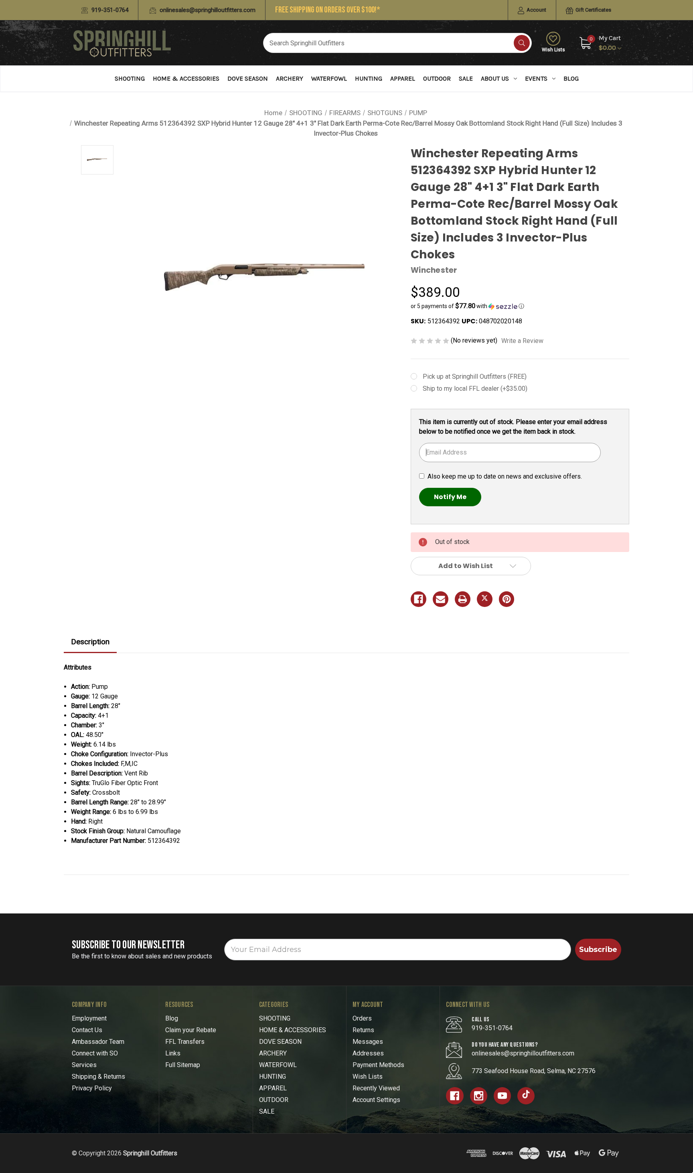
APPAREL (402, 78)
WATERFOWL (329, 78)
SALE (466, 78)
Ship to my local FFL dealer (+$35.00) (475, 388)
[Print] (462, 599)
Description (90, 641)
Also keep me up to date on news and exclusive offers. (505, 476)
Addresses (368, 1053)
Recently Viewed (376, 1088)
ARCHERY (289, 78)
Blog (571, 78)
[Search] (522, 43)
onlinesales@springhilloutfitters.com (206, 10)
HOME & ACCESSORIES (186, 78)
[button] (520, 306)
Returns (363, 1030)
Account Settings (376, 1100)
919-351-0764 (109, 10)
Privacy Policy (92, 1088)
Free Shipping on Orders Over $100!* (327, 10)
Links (172, 1053)
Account (535, 10)
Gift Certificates (592, 10)
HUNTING (368, 78)
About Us (495, 78)
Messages (368, 1041)
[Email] (440, 599)
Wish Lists (553, 50)
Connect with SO (95, 1053)
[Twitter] (484, 599)
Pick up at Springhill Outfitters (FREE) (475, 376)
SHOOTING (130, 78)
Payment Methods (378, 1065)
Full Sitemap (182, 1065)
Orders (362, 1018)
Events (536, 78)
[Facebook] (418, 599)
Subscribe (598, 949)
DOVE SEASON (247, 78)
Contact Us (87, 1030)
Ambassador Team (98, 1041)
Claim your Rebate (190, 1030)
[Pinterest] (507, 599)
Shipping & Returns (98, 1076)
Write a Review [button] (522, 341)
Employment (89, 1018)
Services (84, 1065)
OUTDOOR (437, 78)
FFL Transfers (185, 1041)
